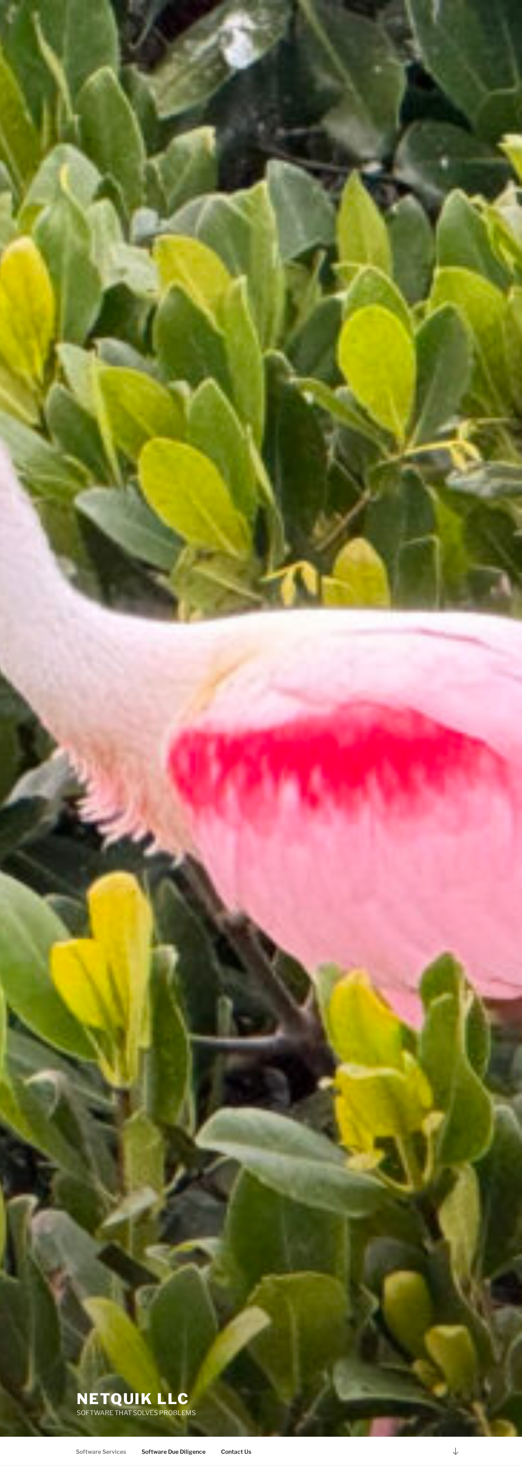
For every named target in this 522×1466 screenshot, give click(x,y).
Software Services (101, 1451)
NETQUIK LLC (133, 1399)
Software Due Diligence (174, 1451)
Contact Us (236, 1451)
